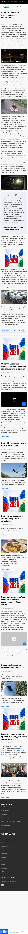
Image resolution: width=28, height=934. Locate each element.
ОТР (2, 872)
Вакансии (4, 814)
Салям (3, 864)
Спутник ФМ (14, 1)
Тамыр (3, 861)
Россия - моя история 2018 (9, 881)
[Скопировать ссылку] (23, 330)
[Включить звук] (24, 404)
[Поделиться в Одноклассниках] (17, 330)
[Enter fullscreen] (26, 931)
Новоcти (3, 1)
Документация (5, 825)
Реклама (4, 829)
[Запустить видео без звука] (24, 643)
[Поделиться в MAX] (11, 330)
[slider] (8, 61)
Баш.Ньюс (4, 807)
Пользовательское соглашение (10, 821)
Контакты (4, 818)
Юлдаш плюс (5, 853)
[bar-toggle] (24, 7)
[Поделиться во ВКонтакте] (14, 330)
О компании (5, 810)
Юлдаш (22, 1)
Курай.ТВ (4, 868)
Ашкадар (4, 857)
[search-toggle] (20, 7)
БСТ (9, 1)
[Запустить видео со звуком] (14, 639)
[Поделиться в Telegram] (20, 330)
